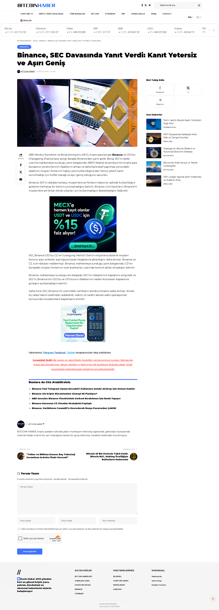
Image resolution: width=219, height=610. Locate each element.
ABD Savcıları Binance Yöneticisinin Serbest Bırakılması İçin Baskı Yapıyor (76, 398)
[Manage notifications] (213, 598)
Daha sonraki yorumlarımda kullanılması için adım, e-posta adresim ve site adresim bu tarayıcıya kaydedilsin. (72, 529)
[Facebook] (142, 5)
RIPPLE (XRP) (167, 141)
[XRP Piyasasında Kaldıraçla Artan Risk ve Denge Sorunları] (153, 138)
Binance (117, 154)
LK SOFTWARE (114, 606)
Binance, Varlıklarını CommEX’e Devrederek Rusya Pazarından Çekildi (74, 408)
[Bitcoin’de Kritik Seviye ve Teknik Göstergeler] (153, 166)
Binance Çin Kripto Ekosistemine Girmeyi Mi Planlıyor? (64, 393)
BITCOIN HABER (28, 71)
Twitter (71, 352)
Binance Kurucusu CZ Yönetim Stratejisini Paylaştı (62, 403)
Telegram (48, 352)
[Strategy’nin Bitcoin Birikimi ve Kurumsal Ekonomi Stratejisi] (153, 152)
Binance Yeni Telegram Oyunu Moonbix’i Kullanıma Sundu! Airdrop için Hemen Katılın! (83, 388)
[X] (146, 5)
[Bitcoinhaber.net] (36, 5)
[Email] (20, 179)
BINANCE (24, 47)
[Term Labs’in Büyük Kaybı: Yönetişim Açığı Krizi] (153, 124)
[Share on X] (20, 172)
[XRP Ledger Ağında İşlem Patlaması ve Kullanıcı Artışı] (153, 181)
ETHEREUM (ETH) (169, 127)
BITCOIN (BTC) (168, 155)
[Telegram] (149, 5)
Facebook (60, 352)
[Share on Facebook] (20, 164)
